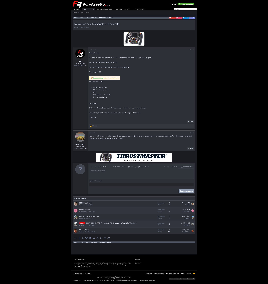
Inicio (78, 9)
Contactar (138, 263)
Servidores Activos (106, 9)
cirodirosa (82, 218)
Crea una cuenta (98, 78)
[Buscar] (195, 4)
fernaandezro (83, 211)
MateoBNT (82, 225)
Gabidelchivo (83, 232)
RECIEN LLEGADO (85, 203)
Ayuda (183, 273)
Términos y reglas (159, 273)
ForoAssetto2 (79, 273)
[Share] (190, 49)
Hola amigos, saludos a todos (89, 216)
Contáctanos (148, 273)
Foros (88, 9)
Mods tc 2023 (84, 230)
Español (89, 273)
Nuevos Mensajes (78, 13)
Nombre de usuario (95, 181)
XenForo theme (144, 280)
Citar (191, 121)
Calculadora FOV (124, 9)
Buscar (87, 13)
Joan (77, 27)
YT (173, 17)
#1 (193, 49)
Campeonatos (140, 9)
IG (180, 17)
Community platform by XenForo (114, 277)
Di (193, 17)
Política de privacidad (172, 273)
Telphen (81, 205)
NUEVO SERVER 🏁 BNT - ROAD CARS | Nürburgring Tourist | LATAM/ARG (111, 223)
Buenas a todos (84, 210)
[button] (93, 9)
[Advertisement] (134, 247)
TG (187, 17)
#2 (193, 133)
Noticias (188, 273)
